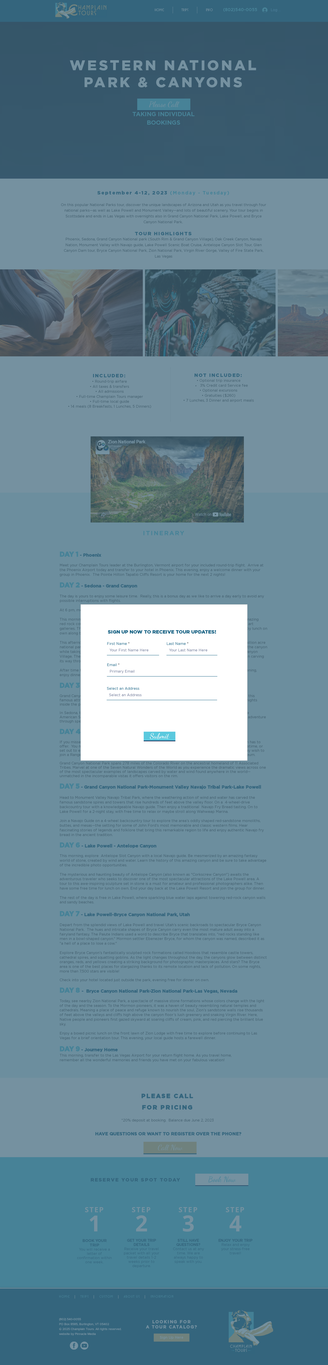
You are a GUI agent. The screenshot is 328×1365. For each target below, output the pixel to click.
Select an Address (123, 688)
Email (112, 665)
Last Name (176, 644)
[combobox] (162, 695)
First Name (117, 644)
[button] (239, 632)
